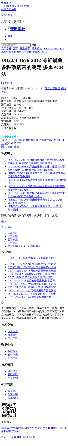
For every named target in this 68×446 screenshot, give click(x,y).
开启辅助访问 (8, 6)
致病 (16, 146)
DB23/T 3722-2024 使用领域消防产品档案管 (32, 290)
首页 (10, 36)
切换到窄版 (23, 6)
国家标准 (13, 233)
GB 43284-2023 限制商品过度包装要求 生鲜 (32, 274)
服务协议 (13, 391)
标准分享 (25, 48)
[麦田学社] (16, 29)
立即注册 (11, 9)
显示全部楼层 (52, 88)
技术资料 (13, 334)
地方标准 (37, 48)
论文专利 (13, 377)
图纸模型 (13, 374)
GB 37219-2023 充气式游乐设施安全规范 (30, 277)
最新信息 (13, 371)
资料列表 (13, 354)
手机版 (14, 428)
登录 (3, 9)
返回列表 (6, 227)
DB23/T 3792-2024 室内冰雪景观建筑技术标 (32, 267)
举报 (3, 221)
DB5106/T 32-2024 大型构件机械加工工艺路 (32, 284)
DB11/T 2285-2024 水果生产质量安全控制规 (32, 270)
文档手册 (13, 358)
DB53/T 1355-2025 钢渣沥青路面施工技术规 (32, 264)
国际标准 (13, 239)
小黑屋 (22, 428)
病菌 (10, 146)
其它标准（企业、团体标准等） (25, 246)
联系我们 (13, 397)
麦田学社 (6, 48)
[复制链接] (7, 82)
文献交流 (13, 338)
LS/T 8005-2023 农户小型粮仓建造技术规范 (31, 293)
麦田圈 (18, 437)
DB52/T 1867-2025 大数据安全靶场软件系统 (32, 258)
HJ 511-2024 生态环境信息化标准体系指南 (31, 297)
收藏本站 (6, 2)
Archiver (5, 428)
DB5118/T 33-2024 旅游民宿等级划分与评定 (32, 287)
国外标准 (13, 243)
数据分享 (13, 351)
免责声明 (13, 394)
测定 (3, 146)
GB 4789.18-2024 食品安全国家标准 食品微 (31, 280)
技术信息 (13, 331)
